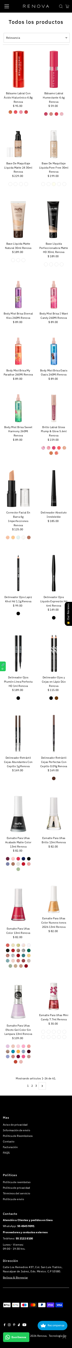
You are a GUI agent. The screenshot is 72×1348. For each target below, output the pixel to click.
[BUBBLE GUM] (59, 1032)
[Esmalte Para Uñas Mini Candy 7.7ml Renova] (53, 996)
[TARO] (43, 1037)
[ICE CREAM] (54, 1032)
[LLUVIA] (23, 859)
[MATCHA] (64, 1032)
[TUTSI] (48, 1032)
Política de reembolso (17, 1182)
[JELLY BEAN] (43, 1032)
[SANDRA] (21, 966)
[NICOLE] (13, 1056)
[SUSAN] (29, 1056)
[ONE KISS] (51, 453)
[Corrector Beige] (8, 537)
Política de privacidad (16, 1187)
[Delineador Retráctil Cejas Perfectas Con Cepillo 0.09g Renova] (53, 733)
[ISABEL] (18, 864)
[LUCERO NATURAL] (13, 961)
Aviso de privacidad (15, 1124)
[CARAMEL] (10, 112)
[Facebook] (4, 1325)
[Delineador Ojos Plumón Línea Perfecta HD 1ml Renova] (18, 653)
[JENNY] (29, 1051)
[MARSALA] (23, 961)
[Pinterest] (14, 1325)
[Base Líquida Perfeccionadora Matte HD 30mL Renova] (53, 219)
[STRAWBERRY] (26, 112)
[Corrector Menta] (18, 537)
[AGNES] (8, 945)
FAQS (6, 1152)
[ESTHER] (8, 955)
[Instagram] (9, 1325)
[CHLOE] (18, 950)
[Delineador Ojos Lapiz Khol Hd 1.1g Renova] (18, 573)
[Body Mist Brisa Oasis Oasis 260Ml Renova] (53, 351)
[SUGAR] (59, 1037)
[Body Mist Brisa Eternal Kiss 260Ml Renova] (18, 294)
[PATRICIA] (15, 966)
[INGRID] (13, 864)
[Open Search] (61, 6)
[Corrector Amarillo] (13, 537)
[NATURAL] (15, 184)
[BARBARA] (8, 1051)
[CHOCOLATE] (51, 114)
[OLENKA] (10, 966)
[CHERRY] (15, 112)
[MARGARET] (23, 1046)
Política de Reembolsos (18, 1136)
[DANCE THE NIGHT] (54, 448)
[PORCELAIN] (64, 184)
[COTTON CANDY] (21, 112)
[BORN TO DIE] (43, 448)
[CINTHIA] (13, 1051)
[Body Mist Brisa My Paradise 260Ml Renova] (18, 351)
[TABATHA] (15, 1062)
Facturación (10, 1147)
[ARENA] (23, 260)
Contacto (8, 1141)
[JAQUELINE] (23, 864)
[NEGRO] (18, 613)
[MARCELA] (18, 961)
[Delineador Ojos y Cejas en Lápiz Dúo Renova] (53, 653)
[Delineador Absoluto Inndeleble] (53, 488)
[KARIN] (29, 864)
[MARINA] (18, 869)
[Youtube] (24, 1325)
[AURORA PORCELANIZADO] (29, 945)
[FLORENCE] (8, 864)
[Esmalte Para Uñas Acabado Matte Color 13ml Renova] (18, 814)
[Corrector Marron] (29, 537)
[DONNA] (23, 950)
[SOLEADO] (26, 184)
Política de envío (13, 1199)
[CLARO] (10, 184)
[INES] (23, 1051)
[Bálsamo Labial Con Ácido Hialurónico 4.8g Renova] (18, 69)
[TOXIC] (56, 453)
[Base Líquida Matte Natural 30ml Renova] (18, 219)
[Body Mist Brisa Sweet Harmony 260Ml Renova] (18, 408)
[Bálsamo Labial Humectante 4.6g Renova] (53, 69)
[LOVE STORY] (64, 448)
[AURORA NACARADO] (23, 945)
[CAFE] (56, 698)
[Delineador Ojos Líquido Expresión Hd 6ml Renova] (53, 573)
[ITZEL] (18, 859)
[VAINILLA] (62, 114)
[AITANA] (8, 859)
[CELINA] (13, 950)
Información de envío (16, 1130)
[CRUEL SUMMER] (48, 448)
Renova (42, 1336)
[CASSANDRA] (8, 950)
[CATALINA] (29, 859)
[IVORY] (54, 184)
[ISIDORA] (13, 859)
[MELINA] (8, 1056)
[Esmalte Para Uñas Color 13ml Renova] (18, 904)
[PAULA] (18, 1056)
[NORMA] (29, 1046)
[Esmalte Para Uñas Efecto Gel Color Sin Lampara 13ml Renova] (18, 1001)
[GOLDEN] (43, 184)
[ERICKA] (18, 1051)
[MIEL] (21, 184)
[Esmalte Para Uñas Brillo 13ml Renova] (53, 814)
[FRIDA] (18, 955)
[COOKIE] (54, 1037)
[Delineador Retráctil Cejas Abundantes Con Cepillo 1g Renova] (18, 733)
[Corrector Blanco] (23, 537)
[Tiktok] (19, 1325)
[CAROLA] (13, 1046)
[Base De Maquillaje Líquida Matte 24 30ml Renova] (18, 144)
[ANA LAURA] (18, 945)
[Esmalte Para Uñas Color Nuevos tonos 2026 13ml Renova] (53, 899)
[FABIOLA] (13, 955)
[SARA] (23, 1056)
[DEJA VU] (59, 448)
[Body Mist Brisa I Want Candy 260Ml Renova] (53, 294)
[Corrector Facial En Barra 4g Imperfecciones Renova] (18, 488)
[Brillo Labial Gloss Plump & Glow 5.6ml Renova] (53, 408)
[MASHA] (29, 961)
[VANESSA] (21, 1062)
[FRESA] (56, 114)
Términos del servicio (16, 1193)
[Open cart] (67, 6)
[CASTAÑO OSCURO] (54, 778)
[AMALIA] (13, 945)
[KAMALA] (18, 1046)
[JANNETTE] (29, 955)
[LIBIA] (8, 961)
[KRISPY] (64, 1037)
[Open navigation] (10, 6)
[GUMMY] (48, 1037)
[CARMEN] (8, 1046)
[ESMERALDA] (29, 950)
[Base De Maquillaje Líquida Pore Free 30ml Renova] (53, 144)
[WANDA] (26, 966)
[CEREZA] (46, 114)
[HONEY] (48, 184)
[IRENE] (23, 955)
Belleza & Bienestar (15, 1277)
